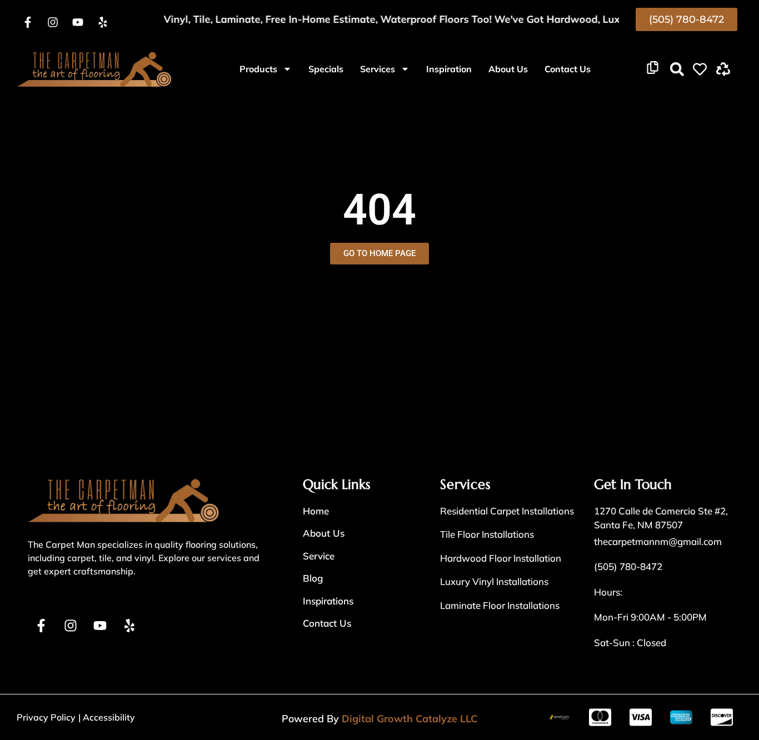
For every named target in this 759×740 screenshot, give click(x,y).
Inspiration (449, 68)
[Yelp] (103, 22)
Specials (325, 68)
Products (258, 68)
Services (377, 68)
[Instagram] (53, 22)
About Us (508, 68)
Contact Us (568, 68)
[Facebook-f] (28, 22)
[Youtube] (78, 22)
